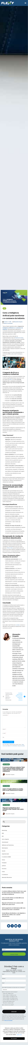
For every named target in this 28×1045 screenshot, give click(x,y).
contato (18, 625)
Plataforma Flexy (19, 337)
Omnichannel (5, 842)
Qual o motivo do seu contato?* (8, 1004)
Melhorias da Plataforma (8, 845)
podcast (4, 865)
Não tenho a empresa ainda (8, 1002)
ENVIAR (14, 1011)
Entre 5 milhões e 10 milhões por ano (10, 996)
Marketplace (5, 848)
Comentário (5, 715)
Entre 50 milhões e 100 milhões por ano (10, 999)
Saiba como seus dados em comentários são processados (14, 745)
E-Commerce (5, 874)
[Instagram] (12, 926)
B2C (3, 836)
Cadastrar (14, 954)
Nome (4, 729)
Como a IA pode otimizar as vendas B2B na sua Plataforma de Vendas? (13, 789)
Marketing (4, 830)
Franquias (4, 862)
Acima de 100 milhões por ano (8, 1001)
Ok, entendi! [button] (14, 1038)
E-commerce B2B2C (6, 856)
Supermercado (5, 854)
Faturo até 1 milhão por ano (8, 993)
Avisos (3, 859)
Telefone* (3, 978)
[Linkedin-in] (19, 926)
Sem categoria (6, 764)
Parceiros (4, 868)
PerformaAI (10, 547)
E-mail (4, 733)
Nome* (3, 974)
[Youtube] (15, 926)
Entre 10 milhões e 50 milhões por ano (10, 998)
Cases (3, 871)
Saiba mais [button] (19, 1034)
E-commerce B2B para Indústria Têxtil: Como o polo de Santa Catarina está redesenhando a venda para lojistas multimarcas (14, 769)
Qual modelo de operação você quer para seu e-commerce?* (13, 987)
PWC (11, 379)
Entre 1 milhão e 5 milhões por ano (9, 995)
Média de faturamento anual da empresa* (9, 991)
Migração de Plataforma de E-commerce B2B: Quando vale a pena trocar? (13, 809)
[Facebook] (8, 926)
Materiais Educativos (7, 877)
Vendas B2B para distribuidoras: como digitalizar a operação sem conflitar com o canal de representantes (14, 914)
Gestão (3, 851)
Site (3, 737)
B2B (4, 308)
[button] (25, 3)
